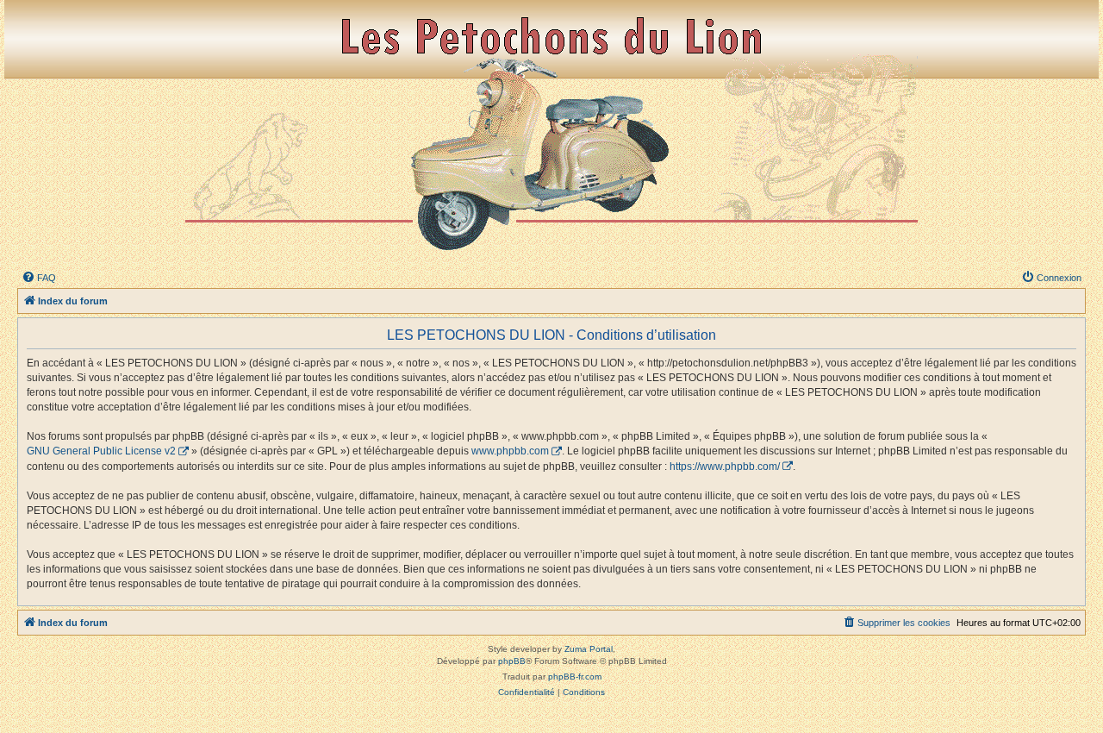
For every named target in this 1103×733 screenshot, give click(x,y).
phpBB (512, 661)
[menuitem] (39, 277)
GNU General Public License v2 (101, 451)
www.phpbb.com (510, 451)
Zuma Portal (588, 649)
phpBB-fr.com (574, 676)
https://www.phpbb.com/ (725, 466)
